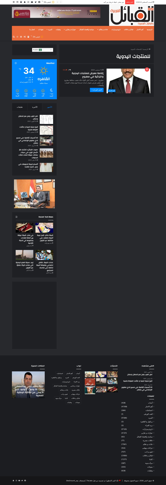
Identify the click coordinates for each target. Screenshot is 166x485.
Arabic (36, 50)
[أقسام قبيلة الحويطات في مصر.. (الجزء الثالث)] (46, 167)
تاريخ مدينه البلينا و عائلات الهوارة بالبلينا (28, 128)
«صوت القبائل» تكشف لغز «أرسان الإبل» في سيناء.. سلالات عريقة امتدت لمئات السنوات (28, 153)
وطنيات (58, 29)
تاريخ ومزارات (116, 29)
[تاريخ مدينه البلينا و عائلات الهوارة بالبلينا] (46, 130)
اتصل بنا (32, 29)
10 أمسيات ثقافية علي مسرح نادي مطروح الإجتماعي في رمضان (27, 140)
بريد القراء (149, 425)
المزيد (50, 29)
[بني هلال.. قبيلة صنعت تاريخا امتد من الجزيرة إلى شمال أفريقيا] (112, 374)
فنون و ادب (149, 452)
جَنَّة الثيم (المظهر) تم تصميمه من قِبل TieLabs (102, 481)
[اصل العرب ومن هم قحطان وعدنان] (46, 119)
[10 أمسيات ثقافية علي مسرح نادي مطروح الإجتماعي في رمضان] (46, 141)
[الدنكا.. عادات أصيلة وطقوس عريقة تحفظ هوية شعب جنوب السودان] (90, 374)
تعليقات (20, 107)
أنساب (150, 403)
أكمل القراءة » (97, 90)
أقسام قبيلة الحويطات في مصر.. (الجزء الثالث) (28, 165)
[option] (28, 384)
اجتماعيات (149, 410)
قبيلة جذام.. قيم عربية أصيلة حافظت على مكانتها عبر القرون (45, 238)
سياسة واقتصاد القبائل (86, 29)
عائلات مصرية (148, 440)
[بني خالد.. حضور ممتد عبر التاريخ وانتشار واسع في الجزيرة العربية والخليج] (90, 381)
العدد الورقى (148, 414)
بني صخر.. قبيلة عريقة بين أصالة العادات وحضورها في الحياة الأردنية (101, 2)
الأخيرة (34, 107)
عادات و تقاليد (103, 29)
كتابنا (151, 459)
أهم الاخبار (140, 29)
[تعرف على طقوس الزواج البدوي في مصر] (101, 389)
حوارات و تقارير (70, 29)
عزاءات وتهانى (147, 448)
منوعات (150, 467)
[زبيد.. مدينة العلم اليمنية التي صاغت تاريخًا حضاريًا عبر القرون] (24, 255)
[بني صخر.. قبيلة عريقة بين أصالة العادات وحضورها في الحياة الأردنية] (24, 228)
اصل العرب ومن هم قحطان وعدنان (28, 117)
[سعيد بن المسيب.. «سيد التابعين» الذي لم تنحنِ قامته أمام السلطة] (90, 390)
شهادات (40, 29)
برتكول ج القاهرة (147, 422)
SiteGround (70, 481)
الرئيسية (149, 29)
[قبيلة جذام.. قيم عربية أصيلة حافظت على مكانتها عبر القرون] (44, 228)
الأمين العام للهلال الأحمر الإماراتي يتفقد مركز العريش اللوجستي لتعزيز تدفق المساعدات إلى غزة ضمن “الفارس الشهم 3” (30, 389)
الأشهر (49, 107)
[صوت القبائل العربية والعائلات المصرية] (131, 15)
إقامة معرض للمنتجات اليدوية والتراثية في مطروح (88, 75)
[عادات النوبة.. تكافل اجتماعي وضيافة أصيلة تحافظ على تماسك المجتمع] (44, 255)
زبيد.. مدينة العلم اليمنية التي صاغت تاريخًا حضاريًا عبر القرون (24, 265)
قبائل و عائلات (128, 29)
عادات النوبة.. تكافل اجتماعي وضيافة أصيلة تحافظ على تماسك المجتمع (44, 266)
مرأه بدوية (149, 463)
